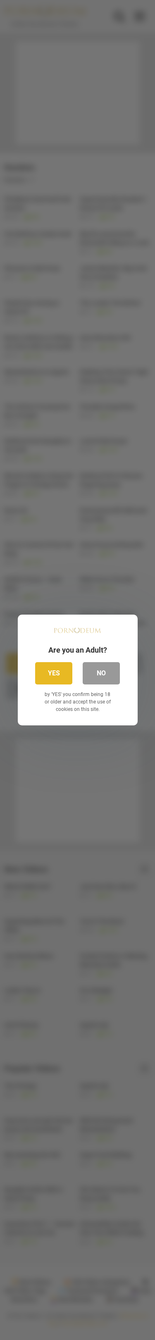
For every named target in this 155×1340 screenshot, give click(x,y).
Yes (54, 673)
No (101, 673)
